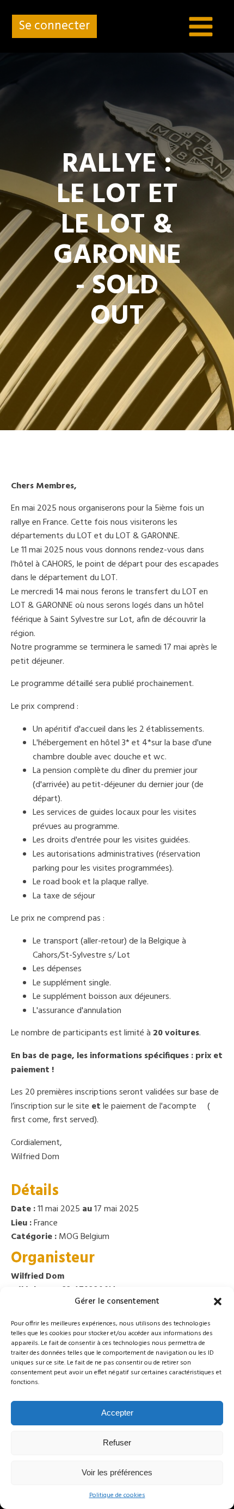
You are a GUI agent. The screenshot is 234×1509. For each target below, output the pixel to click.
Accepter (117, 1412)
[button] (217, 1301)
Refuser (117, 1442)
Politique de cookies (117, 1496)
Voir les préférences (117, 1472)
